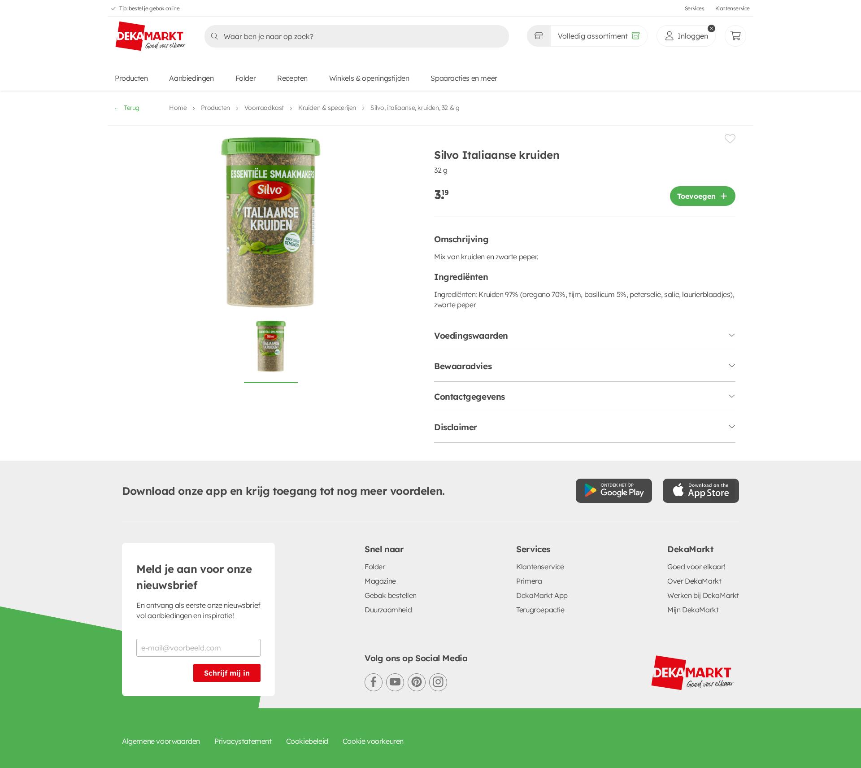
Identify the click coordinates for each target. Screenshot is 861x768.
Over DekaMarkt (694, 580)
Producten (131, 78)
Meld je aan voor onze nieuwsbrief (194, 577)
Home (178, 108)
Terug (131, 108)
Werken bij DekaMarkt (703, 595)
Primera (529, 580)
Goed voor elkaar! (696, 566)
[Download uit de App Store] (701, 491)
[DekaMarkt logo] (151, 37)
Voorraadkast (264, 108)
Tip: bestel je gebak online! (150, 8)
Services (694, 8)
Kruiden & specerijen (327, 108)
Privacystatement (243, 741)
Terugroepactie (540, 609)
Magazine (380, 580)
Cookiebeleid (307, 741)
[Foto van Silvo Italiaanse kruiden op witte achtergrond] (271, 351)
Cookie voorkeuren (373, 741)
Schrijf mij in (227, 672)
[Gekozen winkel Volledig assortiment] (538, 36)
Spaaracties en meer (463, 78)
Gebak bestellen (391, 595)
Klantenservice (732, 8)
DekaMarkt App (542, 595)
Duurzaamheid (388, 609)
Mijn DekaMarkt (692, 609)
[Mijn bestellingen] (735, 36)
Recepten (292, 78)
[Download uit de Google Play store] (614, 491)
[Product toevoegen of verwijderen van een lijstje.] (730, 139)
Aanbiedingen (191, 78)
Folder (245, 78)
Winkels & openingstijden (369, 78)
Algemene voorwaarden (161, 741)
